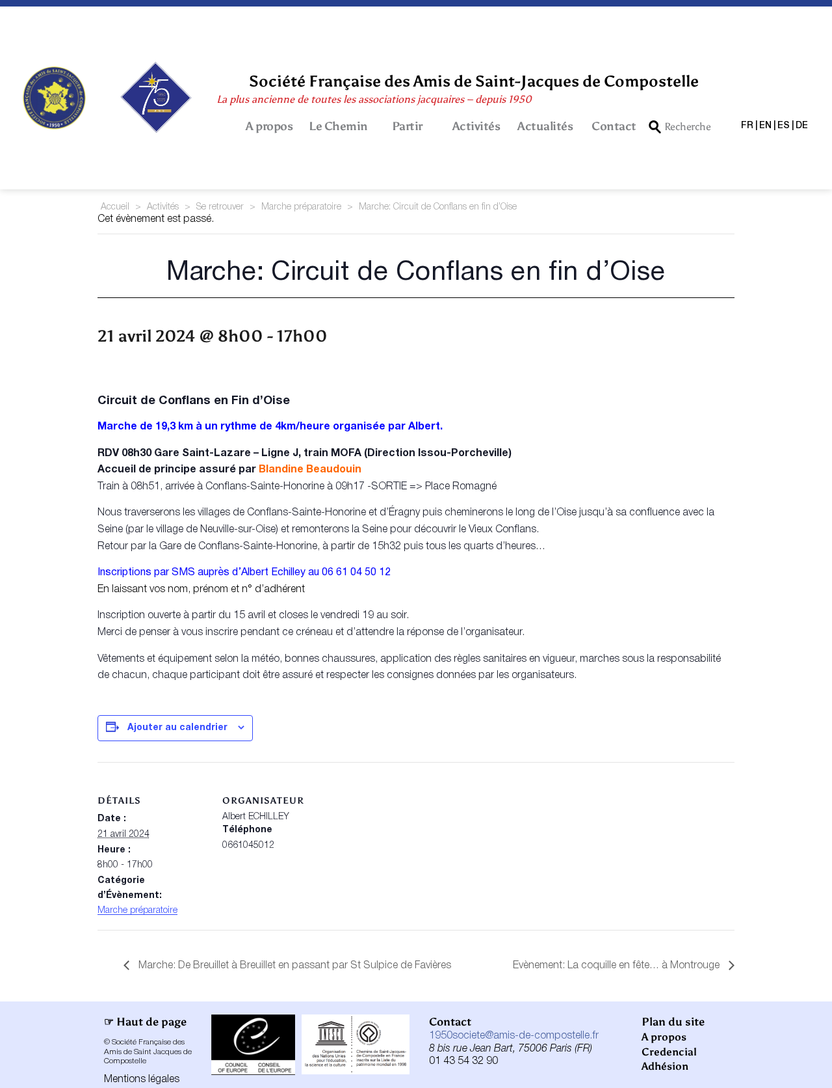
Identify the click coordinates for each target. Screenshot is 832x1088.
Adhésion (665, 1066)
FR (747, 126)
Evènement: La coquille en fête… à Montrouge (617, 965)
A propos (269, 126)
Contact (614, 126)
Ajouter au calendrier (177, 728)
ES (783, 126)
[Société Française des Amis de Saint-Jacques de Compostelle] (54, 97)
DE (802, 126)
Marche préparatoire (301, 207)
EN (765, 126)
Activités (476, 126)
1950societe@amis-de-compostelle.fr (514, 1035)
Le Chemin (338, 126)
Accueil (115, 207)
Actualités (545, 126)
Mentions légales (141, 1079)
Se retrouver (220, 207)
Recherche (687, 126)
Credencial (669, 1052)
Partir (407, 126)
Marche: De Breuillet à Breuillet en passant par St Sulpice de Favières (293, 965)
